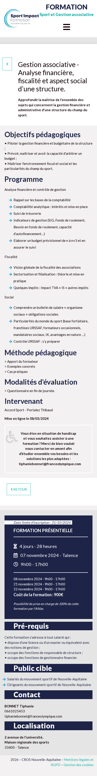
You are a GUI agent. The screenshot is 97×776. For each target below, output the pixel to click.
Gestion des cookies (79, 765)
